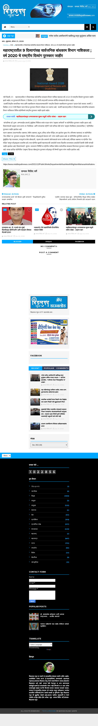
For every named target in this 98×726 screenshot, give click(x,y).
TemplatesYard (49, 711)
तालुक (33, 500)
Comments (62, 368)
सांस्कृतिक (34, 562)
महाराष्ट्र (34, 538)
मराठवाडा (34, 529)
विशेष (33, 553)
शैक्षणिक (34, 557)
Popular (49, 368)
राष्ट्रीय (34, 548)
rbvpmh (35, 486)
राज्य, (29, 61)
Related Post (9, 204)
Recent (35, 368)
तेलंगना (33, 510)
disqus (49, 241)
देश (32, 515)
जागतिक (34, 491)
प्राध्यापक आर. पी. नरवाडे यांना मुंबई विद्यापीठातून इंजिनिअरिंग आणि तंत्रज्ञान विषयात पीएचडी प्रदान (16, 229)
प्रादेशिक (34, 519)
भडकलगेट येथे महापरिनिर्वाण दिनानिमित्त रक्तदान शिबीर (46, 228)
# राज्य (11, 154)
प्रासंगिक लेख (36, 524)
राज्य (11, 45)
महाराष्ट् (34, 534)
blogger (17, 241)
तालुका (34, 36)
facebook (79, 241)
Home (5, 45)
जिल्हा (33, 496)
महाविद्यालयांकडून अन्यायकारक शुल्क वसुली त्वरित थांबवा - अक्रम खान (41, 116)
